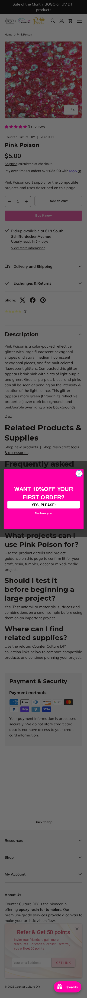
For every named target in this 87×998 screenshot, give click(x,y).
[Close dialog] (79, 474)
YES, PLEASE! (43, 504)
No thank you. (43, 513)
